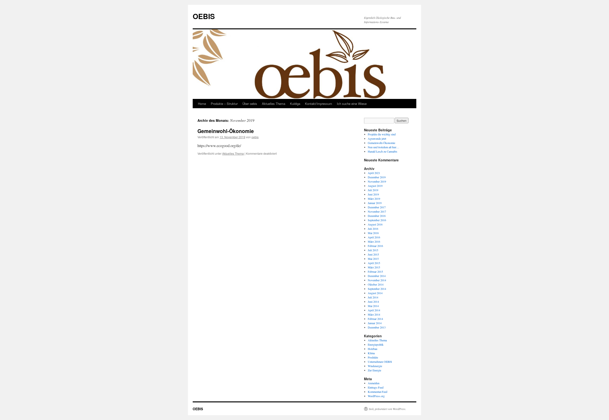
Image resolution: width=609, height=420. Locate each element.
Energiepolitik (375, 344)
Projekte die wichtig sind (382, 134)
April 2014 (374, 310)
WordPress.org (376, 396)
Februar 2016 (375, 246)
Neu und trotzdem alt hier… (383, 147)
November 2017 (377, 211)
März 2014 (374, 314)
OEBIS (204, 16)
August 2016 (375, 224)
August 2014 (375, 293)
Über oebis (249, 103)
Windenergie (375, 366)
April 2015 (374, 263)
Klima (371, 353)
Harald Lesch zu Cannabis (382, 151)
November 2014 (377, 280)
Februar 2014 (375, 319)
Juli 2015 (373, 250)
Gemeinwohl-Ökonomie (225, 130)
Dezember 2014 (377, 276)
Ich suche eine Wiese (352, 103)
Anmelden (373, 383)
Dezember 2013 (377, 327)
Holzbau (372, 349)
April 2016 (374, 237)
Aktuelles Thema (273, 103)
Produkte (373, 357)
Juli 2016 (373, 228)
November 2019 (377, 181)
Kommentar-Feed (377, 392)
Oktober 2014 (375, 284)
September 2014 (377, 289)
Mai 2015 (373, 259)
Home (202, 103)
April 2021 (374, 173)
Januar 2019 (375, 203)
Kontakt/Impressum (318, 103)
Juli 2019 (373, 190)
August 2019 (375, 186)
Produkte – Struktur (224, 103)
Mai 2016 (373, 233)
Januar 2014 (375, 323)
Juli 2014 (373, 297)
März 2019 (374, 198)
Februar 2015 (375, 271)
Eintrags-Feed (375, 387)
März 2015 (374, 267)
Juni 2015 (373, 254)
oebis (255, 137)
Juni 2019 (373, 194)
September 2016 (377, 220)
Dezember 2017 (377, 207)
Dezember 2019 (377, 177)
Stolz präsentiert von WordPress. (387, 409)
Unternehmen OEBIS (380, 362)
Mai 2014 (373, 306)
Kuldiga (295, 103)
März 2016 (374, 241)
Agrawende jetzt (377, 138)
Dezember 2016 (377, 216)
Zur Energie (374, 370)
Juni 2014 (373, 301)
